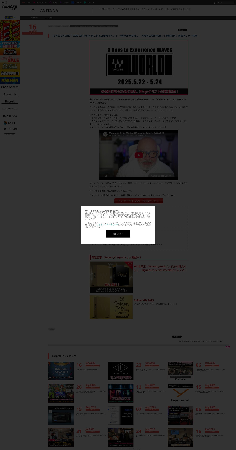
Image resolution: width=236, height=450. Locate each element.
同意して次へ (118, 234)
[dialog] (118, 225)
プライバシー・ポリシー (107, 224)
